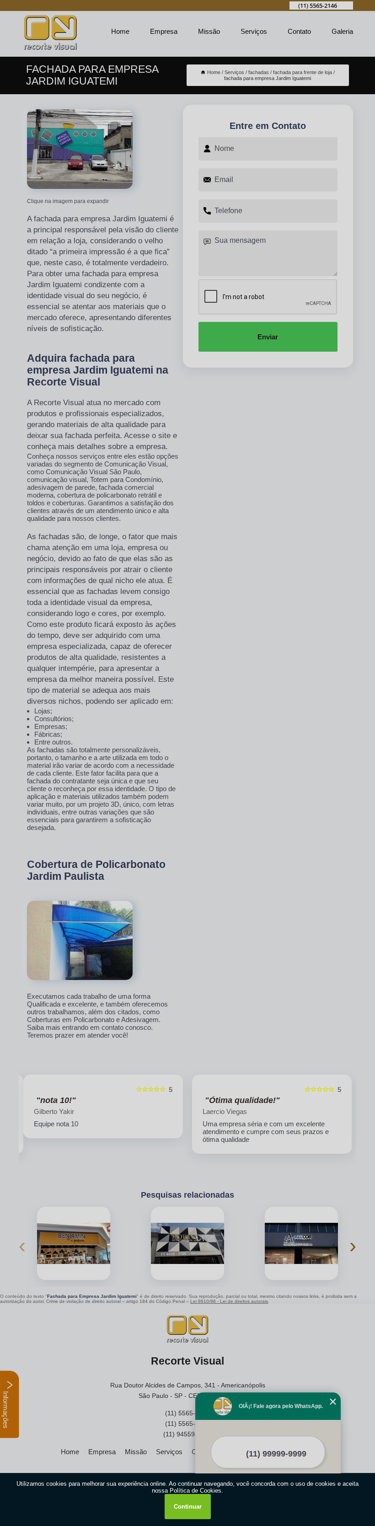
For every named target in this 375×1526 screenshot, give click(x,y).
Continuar (188, 1506)
